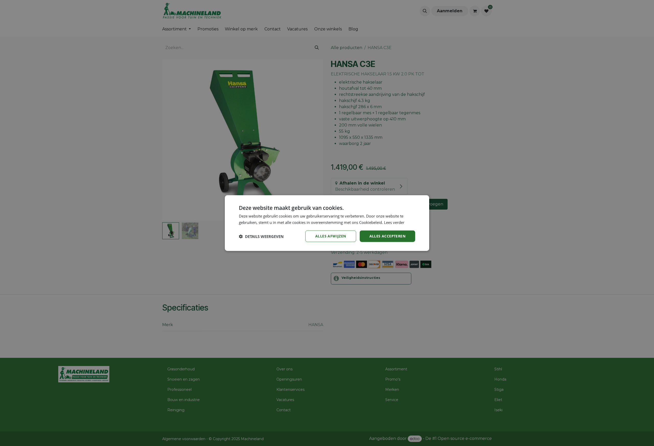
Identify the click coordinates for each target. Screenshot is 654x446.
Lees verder (394, 222)
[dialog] (327, 223)
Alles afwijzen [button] (330, 236)
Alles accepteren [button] (387, 236)
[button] (261, 236)
